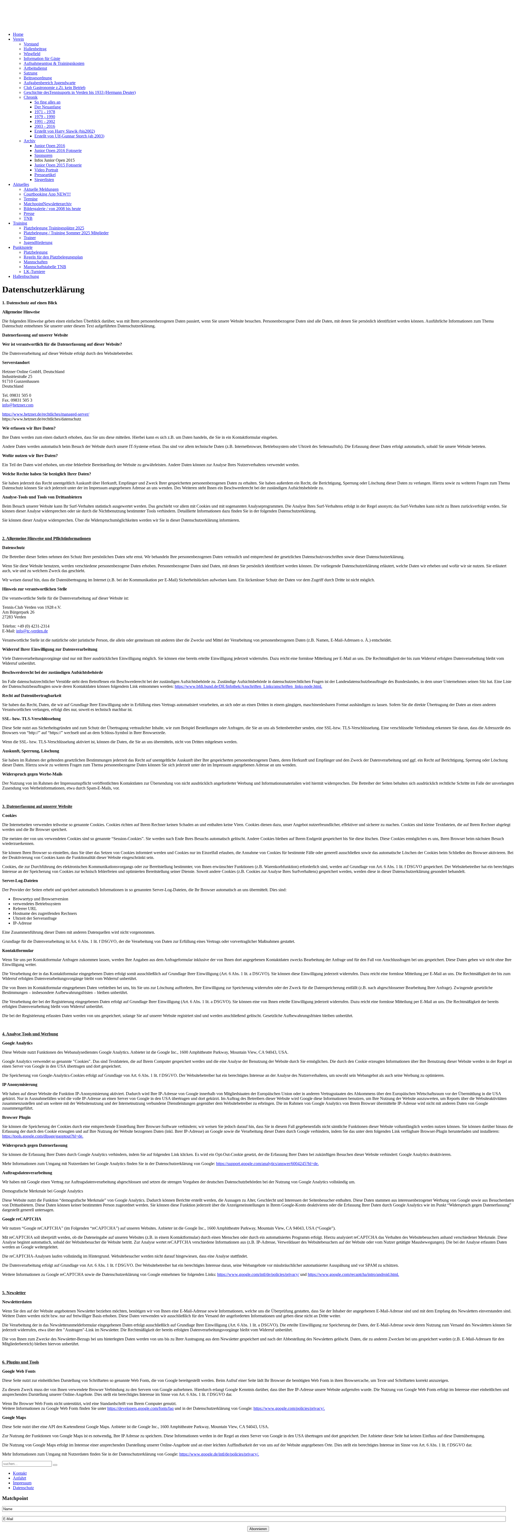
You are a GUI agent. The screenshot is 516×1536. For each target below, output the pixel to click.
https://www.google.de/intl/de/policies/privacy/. (219, 1454)
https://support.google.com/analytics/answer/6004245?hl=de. (267, 1163)
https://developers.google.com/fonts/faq (140, 1408)
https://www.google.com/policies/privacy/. (289, 1408)
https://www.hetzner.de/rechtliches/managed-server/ (45, 414)
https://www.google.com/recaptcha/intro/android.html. (353, 1274)
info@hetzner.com (17, 405)
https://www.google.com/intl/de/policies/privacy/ (258, 1274)
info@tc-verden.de (32, 631)
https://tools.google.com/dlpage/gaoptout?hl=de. (42, 1136)
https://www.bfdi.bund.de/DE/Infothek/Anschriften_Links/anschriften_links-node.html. (248, 686)
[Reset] (55, 1465)
